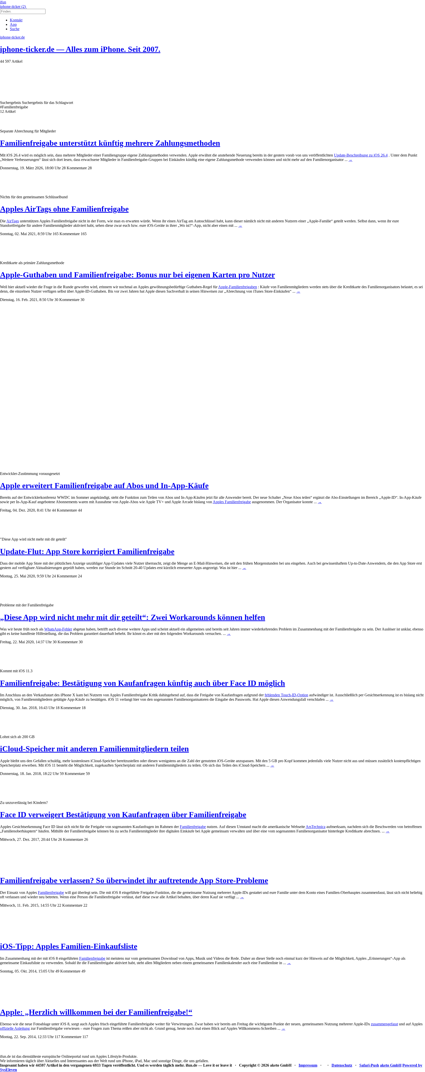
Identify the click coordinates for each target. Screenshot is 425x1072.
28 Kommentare (74, 168)
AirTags (12, 221)
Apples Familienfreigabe (232, 502)
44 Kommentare (64, 510)
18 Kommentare (68, 708)
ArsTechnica (315, 827)
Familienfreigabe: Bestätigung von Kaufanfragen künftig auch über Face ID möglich (142, 683)
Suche (14, 29)
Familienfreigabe (193, 827)
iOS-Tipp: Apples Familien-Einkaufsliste (68, 946)
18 (84, 708)
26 (86, 839)
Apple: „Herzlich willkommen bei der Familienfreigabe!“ (96, 1012)
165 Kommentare (66, 234)
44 (80, 510)
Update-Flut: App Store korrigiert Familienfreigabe (87, 551)
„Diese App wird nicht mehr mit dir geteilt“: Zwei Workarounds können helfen (132, 617)
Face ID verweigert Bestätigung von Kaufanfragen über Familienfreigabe (123, 814)
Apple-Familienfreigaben (237, 287)
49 (83, 971)
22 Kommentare (69, 905)
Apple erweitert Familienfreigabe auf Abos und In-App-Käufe (104, 485)
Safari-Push (369, 1065)
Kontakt (16, 20)
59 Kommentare (72, 774)
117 (85, 1037)
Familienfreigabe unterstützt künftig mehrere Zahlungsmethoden (110, 143)
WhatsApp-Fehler (58, 629)
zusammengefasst (384, 1024)
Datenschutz (342, 1065)
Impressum (308, 1065)
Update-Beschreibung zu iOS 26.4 (361, 155)
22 (85, 905)
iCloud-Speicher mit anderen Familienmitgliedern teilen (94, 748)
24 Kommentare (64, 576)
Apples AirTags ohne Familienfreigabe (64, 208)
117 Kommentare (68, 1037)
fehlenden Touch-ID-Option (286, 695)
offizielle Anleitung (15, 1028)
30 (82, 300)
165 (84, 234)
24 (80, 576)
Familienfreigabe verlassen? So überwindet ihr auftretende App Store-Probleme (134, 880)
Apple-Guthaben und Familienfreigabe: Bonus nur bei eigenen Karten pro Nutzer (137, 274)
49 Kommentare (67, 971)
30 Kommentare (66, 300)
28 (90, 168)
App (13, 24)
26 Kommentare (70, 839)
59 (88, 774)
